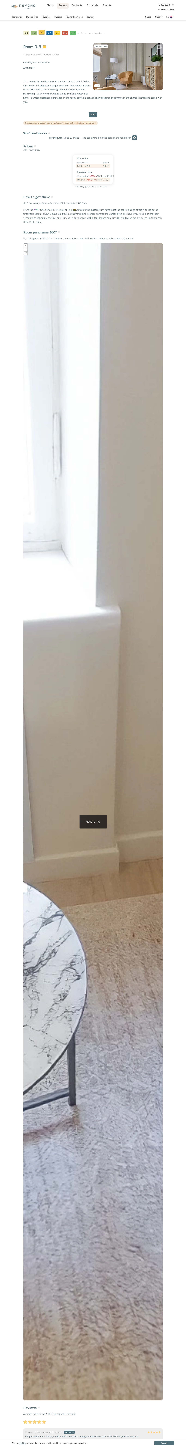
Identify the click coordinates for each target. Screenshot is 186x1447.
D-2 (34, 32)
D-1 (26, 32)
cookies (22, 1443)
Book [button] (93, 114)
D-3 (41, 32)
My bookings (32, 17)
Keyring (90, 17)
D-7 (73, 32)
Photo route (35, 222)
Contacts (77, 5)
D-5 (57, 32)
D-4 (49, 32)
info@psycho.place (166, 9)
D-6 (65, 32)
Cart (149, 17)
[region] (128, 66)
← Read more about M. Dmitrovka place (41, 54)
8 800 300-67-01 (166, 5)
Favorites (46, 17)
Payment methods (74, 17)
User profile (17, 17)
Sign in (160, 17)
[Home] (15, 7)
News (50, 5)
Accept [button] (164, 1443)
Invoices (58, 17)
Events (107, 5)
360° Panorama (101, 46)
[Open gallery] (159, 47)
